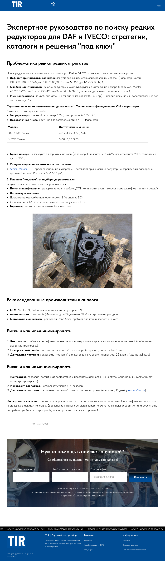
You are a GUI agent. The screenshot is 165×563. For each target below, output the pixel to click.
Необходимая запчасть (66, 469)
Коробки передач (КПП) (94, 545)
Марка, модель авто (25, 469)
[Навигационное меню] (158, 6)
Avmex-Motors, (18, 168)
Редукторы (88, 550)
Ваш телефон (98, 469)
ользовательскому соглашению (119, 492)
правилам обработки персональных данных (83, 495)
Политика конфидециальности (135, 550)
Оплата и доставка (130, 545)
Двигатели (88, 540)
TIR (30, 168)
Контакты (126, 540)
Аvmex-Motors (136, 390)
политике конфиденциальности (88, 492)
